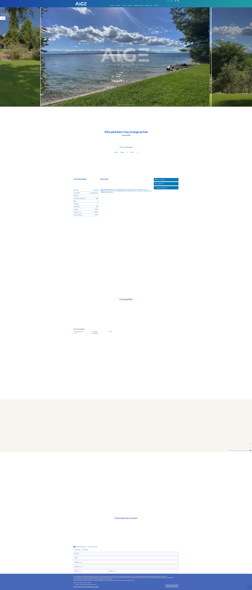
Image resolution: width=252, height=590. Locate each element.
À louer (124, 5)
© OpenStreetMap (246, 450)
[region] (126, 425)
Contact (156, 5)
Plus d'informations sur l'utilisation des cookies (86, 587)
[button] (20, 57)
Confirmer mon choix (172, 586)
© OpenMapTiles (240, 450)
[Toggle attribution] (250, 450)
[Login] (175, 1)
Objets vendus (148, 5)
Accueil (112, 5)
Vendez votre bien (138, 5)
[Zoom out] (250, 445)
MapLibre (229, 450)
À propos (130, 5)
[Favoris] (178, 1)
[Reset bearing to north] (250, 447)
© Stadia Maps (234, 450)
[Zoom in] (250, 444)
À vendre (118, 5)
